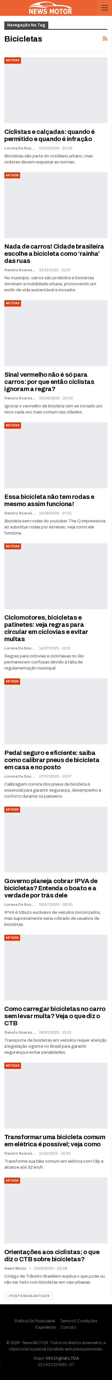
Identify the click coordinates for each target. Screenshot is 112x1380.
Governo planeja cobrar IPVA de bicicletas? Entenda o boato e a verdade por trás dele (51, 888)
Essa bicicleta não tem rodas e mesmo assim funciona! (49, 500)
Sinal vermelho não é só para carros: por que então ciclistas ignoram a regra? (49, 382)
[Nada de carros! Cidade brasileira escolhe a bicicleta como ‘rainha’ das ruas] (55, 205)
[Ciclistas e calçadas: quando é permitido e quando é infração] (55, 90)
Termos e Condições (78, 1321)
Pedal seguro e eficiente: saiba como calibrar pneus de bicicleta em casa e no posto (51, 760)
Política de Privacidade (35, 1321)
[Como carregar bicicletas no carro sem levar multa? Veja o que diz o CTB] (55, 968)
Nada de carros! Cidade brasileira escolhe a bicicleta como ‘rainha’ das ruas (54, 253)
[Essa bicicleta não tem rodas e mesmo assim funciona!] (55, 455)
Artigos (12, 175)
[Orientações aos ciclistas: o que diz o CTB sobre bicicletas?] (55, 1211)
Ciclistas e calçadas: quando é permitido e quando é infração (49, 135)
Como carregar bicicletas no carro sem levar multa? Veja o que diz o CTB (55, 1016)
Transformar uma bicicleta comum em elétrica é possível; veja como (54, 1141)
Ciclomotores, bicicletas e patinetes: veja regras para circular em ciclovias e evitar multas (46, 628)
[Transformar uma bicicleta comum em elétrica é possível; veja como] (55, 1096)
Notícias (13, 60)
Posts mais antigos (29, 1296)
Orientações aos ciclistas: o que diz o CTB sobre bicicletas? (51, 1256)
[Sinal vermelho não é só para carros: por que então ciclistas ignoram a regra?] (55, 333)
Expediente (46, 1327)
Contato (68, 1327)
